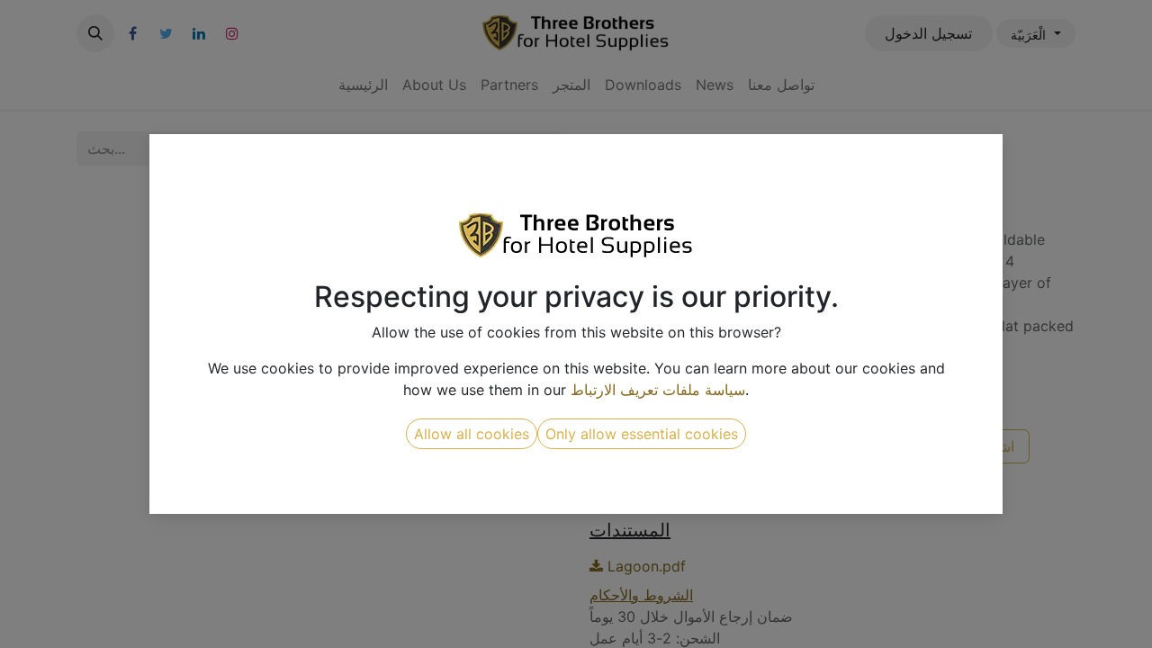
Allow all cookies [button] (471, 434)
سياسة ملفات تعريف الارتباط (658, 390)
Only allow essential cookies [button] (641, 434)
